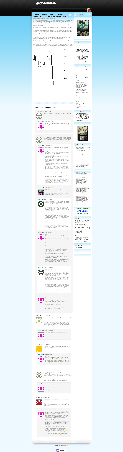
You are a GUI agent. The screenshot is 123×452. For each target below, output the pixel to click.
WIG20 (86, 240)
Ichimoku (76, 224)
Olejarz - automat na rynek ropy (82, 75)
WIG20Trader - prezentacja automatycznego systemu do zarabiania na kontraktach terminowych (81, 86)
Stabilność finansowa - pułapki (82, 69)
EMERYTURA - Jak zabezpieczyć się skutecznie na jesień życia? (82, 73)
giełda (83, 222)
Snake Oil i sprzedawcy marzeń (82, 92)
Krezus (78, 229)
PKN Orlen (84, 232)
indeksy (43, 18)
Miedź (88, 229)
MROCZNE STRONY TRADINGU (82, 71)
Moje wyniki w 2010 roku (82, 213)
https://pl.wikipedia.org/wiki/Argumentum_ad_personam (54, 426)
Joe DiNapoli (81, 224)
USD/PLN (83, 238)
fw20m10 (77, 222)
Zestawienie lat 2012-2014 (82, 208)
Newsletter (82, 111)
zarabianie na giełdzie (79, 241)
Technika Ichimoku (45, 2)
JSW (84, 224)
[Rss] (88, 2)
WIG (82, 240)
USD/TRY (87, 238)
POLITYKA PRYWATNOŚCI (82, 120)
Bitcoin (78, 220)
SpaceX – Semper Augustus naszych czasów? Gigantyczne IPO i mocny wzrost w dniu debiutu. (82, 165)
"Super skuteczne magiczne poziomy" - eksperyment (81, 90)
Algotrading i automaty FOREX (82, 77)
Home (34, 10)
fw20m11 (80, 222)
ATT (76, 220)
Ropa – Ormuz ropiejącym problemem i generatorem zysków (83, 148)
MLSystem (77, 230)
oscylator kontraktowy (79, 232)
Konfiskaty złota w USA (80, 82)
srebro (83, 236)
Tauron (80, 238)
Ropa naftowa (84, 234)
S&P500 (78, 236)
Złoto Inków (78, 99)
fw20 (84, 221)
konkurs (87, 225)
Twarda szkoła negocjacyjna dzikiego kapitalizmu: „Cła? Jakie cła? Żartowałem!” (49, 15)
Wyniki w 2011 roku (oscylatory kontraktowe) (82, 211)
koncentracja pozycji (80, 225)
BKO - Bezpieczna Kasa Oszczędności (80, 104)
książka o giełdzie (83, 229)
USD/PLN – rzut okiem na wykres (82, 152)
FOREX (81, 221)
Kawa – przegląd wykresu (80, 156)
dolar (88, 220)
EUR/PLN (77, 221)
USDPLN (78, 240)
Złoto (85, 241)
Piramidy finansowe (79, 101)
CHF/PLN (81, 220)
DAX (85, 220)
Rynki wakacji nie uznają (80, 150)
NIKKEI (83, 230)
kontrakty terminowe (82, 227)
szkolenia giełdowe (82, 237)
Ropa (79, 234)
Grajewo (85, 222)
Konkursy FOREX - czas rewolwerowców (80, 97)
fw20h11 (86, 221)
